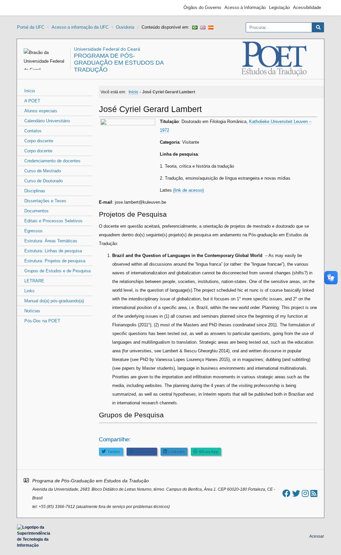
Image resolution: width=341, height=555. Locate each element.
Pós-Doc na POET (42, 320)
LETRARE (34, 280)
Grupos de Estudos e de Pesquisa (57, 270)
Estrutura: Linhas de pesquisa (53, 250)
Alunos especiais (40, 110)
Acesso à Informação (245, 7)
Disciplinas (34, 190)
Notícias (32, 310)
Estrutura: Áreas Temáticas (50, 240)
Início (29, 90)
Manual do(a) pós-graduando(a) (54, 300)
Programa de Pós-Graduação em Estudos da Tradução (119, 62)
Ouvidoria (125, 27)
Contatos (33, 130)
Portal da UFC (30, 27)
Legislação (279, 7)
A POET (32, 100)
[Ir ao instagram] (305, 493)
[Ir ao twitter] (296, 493)
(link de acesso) (188, 190)
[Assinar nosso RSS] (313, 493)
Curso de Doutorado (43, 180)
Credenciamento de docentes (52, 160)
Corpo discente (38, 140)
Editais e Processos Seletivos (53, 220)
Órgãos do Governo (202, 7)
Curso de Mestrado (42, 170)
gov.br (32, 7)
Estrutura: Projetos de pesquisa (54, 260)
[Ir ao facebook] (286, 493)
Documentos (36, 210)
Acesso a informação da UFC (80, 27)
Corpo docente (38, 150)
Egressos (33, 230)
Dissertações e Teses (45, 200)
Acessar (316, 536)
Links (29, 290)
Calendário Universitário (47, 120)
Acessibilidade (307, 7)
